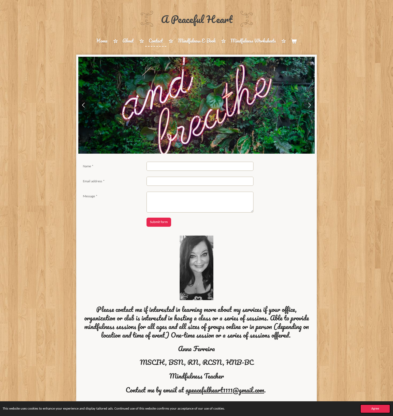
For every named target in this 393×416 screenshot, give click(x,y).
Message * (90, 196)
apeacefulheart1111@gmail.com (225, 389)
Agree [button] (375, 408)
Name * (88, 166)
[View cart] (293, 41)
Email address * (94, 181)
